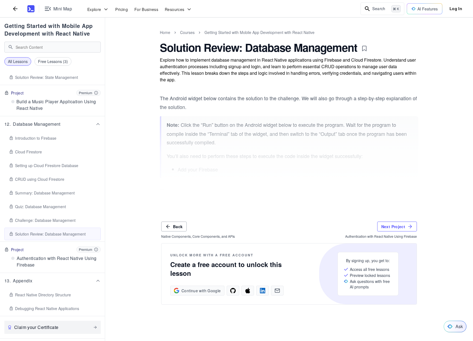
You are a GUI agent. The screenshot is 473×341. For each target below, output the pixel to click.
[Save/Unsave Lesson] (364, 48)
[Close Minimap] (105, 38)
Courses (187, 32)
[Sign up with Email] (277, 291)
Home (165, 32)
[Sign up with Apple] (247, 291)
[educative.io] (30, 8)
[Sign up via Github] (233, 291)
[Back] (15, 8)
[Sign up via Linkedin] (262, 291)
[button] (52, 124)
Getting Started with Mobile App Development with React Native (48, 29)
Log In (455, 8)
